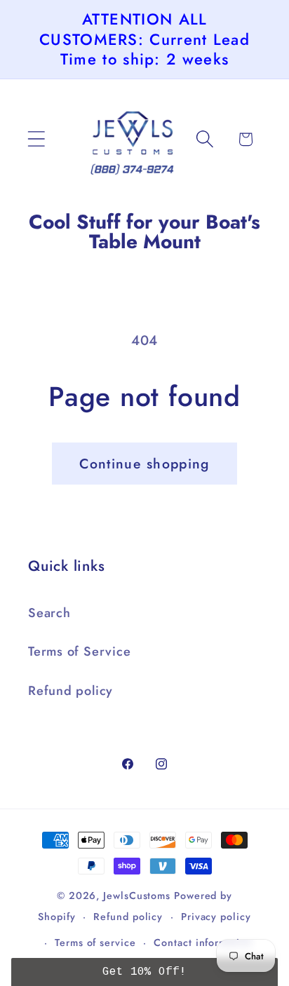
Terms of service (95, 943)
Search (49, 613)
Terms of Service (79, 651)
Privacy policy (216, 917)
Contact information (203, 943)
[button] (36, 139)
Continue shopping (144, 463)
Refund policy (70, 691)
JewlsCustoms (136, 896)
